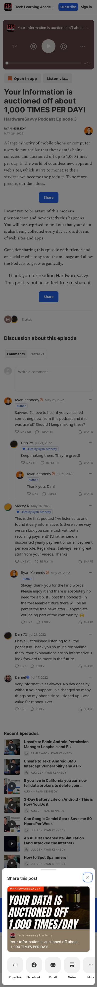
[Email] (53, 965)
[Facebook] (34, 965)
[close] (88, 877)
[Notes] (72, 965)
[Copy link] (15, 965)
